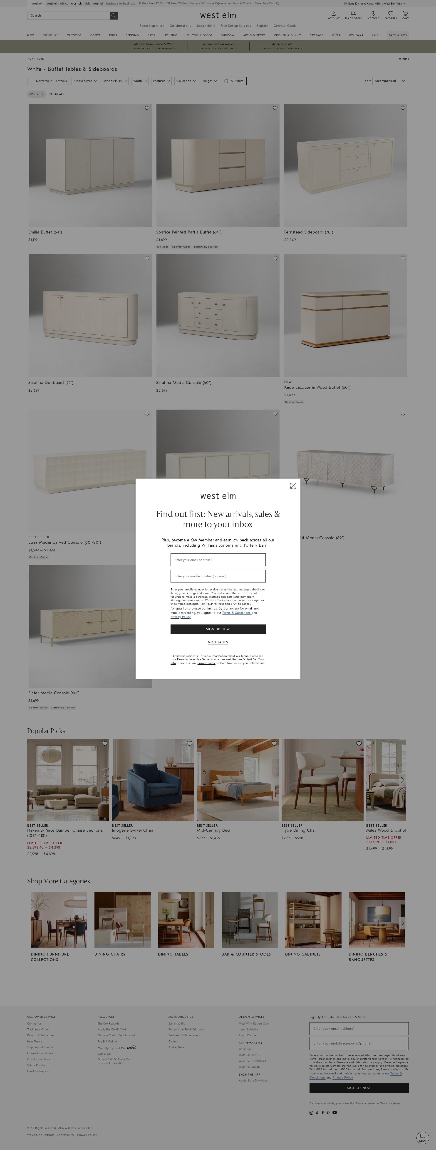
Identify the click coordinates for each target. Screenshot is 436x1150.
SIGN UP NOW (218, 629)
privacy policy (207, 663)
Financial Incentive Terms (193, 659)
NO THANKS (218, 642)
